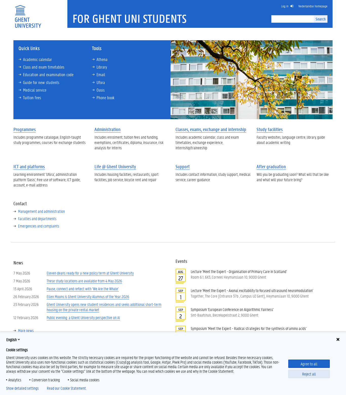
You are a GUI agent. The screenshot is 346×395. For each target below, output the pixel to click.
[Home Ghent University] (27, 13)
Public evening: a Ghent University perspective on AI (83, 317)
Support (183, 166)
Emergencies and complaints (38, 225)
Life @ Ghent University (115, 166)
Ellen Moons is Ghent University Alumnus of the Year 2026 (88, 296)
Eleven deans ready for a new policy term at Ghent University (90, 273)
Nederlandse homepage (313, 6)
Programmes (24, 129)
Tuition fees (32, 97)
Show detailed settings (22, 388)
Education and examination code (48, 74)
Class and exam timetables (43, 67)
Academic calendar (37, 59)
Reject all (309, 374)
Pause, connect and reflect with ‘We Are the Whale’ (83, 288)
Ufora (101, 82)
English (11, 339)
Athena (102, 59)
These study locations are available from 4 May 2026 (84, 280)
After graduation (271, 166)
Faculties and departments (37, 218)
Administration (107, 129)
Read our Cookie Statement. (66, 388)
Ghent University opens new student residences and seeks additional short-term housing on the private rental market (104, 307)
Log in (285, 6)
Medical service (34, 90)
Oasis (101, 90)
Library (102, 67)
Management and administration (41, 211)
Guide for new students (41, 82)
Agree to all (309, 363)
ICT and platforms (29, 166)
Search (320, 19)
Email (101, 74)
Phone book (105, 97)
